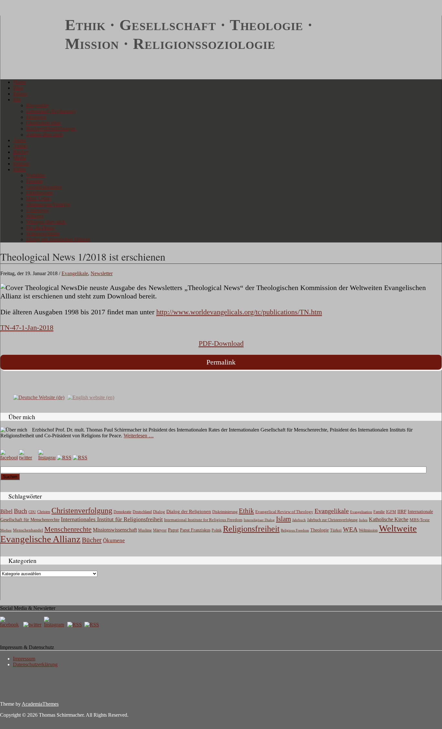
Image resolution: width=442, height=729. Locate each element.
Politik (217, 530)
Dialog (159, 511)
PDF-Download (221, 343)
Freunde (34, 181)
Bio (17, 99)
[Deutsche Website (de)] (38, 397)
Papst (173, 530)
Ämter (19, 140)
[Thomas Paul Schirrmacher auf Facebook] (9, 457)
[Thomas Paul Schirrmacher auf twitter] (28, 457)
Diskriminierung (225, 512)
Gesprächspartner (44, 187)
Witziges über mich (45, 222)
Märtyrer (160, 530)
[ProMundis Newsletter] (64, 457)
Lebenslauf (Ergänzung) (51, 111)
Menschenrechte (68, 529)
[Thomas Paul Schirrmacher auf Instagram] (47, 457)
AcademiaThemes (40, 704)
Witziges (35, 216)
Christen (43, 512)
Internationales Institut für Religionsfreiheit (112, 519)
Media (19, 158)
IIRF (401, 511)
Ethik (246, 511)
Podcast (21, 163)
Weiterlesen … (139, 435)
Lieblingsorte (39, 193)
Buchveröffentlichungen (51, 128)
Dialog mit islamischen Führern (58, 239)
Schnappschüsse (43, 233)
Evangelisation (361, 512)
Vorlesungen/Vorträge (48, 204)
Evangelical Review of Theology (284, 512)
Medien (6, 530)
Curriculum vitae (43, 123)
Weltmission (368, 530)
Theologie (319, 530)
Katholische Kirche (388, 519)
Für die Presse (40, 227)
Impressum (24, 658)
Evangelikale (74, 273)
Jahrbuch (299, 520)
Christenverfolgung (81, 510)
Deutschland (142, 512)
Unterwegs (37, 210)
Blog (18, 88)
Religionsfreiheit (251, 528)
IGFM (391, 512)
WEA (350, 529)
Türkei (336, 530)
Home (19, 82)
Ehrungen (36, 117)
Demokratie (122, 512)
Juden (363, 520)
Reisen (20, 93)
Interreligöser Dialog (259, 520)
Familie (379, 512)
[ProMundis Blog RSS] (80, 457)
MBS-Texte (420, 519)
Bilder (19, 169)
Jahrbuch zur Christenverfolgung (332, 520)
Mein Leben (38, 198)
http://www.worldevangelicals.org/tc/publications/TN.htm (239, 312)
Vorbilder (35, 175)
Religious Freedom (295, 530)
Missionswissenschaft (115, 530)
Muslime (145, 530)
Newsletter (102, 273)
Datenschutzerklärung (35, 664)
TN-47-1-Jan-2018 (26, 327)
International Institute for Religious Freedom (203, 519)
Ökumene (114, 540)
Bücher (20, 152)
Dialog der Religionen (188, 511)
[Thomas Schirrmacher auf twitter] (33, 624)
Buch (20, 511)
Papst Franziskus (195, 530)
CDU (32, 512)
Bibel (6, 511)
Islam (283, 519)
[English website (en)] (90, 397)
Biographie (37, 105)
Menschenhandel (28, 530)
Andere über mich (44, 134)
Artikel (20, 146)
